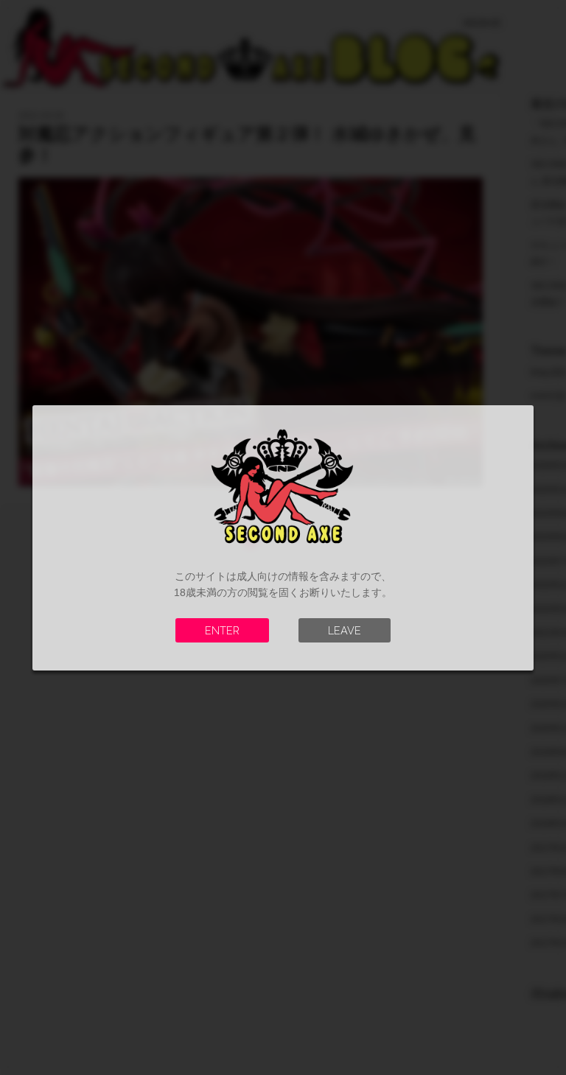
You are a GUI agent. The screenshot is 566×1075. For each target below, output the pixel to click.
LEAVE (344, 630)
